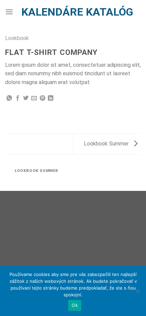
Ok (75, 305)
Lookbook (17, 38)
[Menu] (9, 11)
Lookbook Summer (107, 143)
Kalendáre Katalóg (77, 11)
